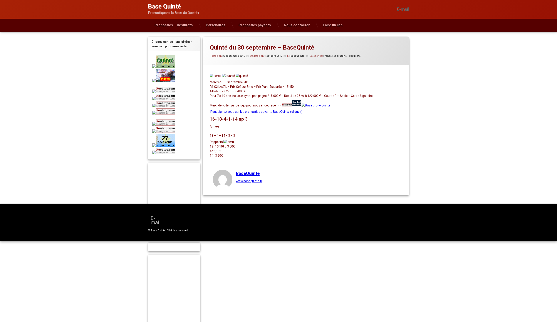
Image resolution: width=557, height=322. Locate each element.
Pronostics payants (254, 25)
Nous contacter (297, 25)
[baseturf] (297, 105)
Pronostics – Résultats (173, 25)
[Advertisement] (179, 194)
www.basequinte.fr (249, 181)
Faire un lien (332, 25)
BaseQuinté (297, 56)
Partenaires (215, 25)
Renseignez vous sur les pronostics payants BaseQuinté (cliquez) (256, 111)
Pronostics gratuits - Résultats (342, 56)
